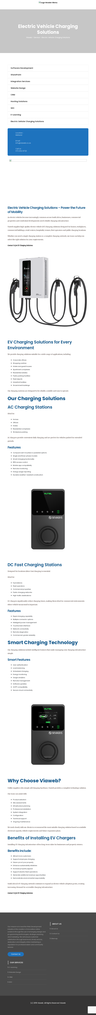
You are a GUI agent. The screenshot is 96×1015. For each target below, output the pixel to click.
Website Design (18, 88)
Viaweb (63, 1003)
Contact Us (15, 954)
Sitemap (54, 938)
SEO (12, 108)
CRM (13, 94)
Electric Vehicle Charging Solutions (27, 121)
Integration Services (20, 81)
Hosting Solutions (19, 101)
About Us (54, 929)
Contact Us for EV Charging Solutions (20, 245)
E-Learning (16, 114)
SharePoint (16, 74)
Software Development (22, 68)
